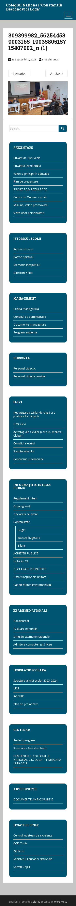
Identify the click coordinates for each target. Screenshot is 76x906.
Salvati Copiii (21, 867)
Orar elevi (19, 424)
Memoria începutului (26, 265)
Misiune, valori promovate (30, 205)
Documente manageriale (29, 324)
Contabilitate (21, 522)
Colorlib (35, 901)
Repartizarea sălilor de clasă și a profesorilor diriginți (34, 414)
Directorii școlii (23, 273)
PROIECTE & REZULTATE (30, 189)
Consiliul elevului (24, 443)
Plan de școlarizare (25, 704)
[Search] (63, 128)
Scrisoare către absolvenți (30, 748)
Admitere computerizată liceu (32, 644)
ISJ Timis (19, 851)
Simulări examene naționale (31, 636)
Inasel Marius (50, 59)
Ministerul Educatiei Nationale (32, 859)
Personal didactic (24, 368)
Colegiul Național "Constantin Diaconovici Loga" (34, 6)
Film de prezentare (25, 181)
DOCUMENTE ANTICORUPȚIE (33, 799)
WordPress (60, 901)
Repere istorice (23, 249)
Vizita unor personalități (28, 213)
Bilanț (21, 545)
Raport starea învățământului (32, 585)
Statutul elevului (23, 451)
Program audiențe (25, 332)
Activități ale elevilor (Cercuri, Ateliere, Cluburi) (37, 433)
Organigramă (22, 506)
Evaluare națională (25, 629)
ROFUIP (18, 696)
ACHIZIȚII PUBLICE (25, 553)
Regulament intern (25, 498)
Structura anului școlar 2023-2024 (35, 680)
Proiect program (24, 740)
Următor (56, 73)
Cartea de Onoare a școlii (30, 197)
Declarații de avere (25, 514)
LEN (16, 688)
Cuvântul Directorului (27, 166)
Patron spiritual (23, 257)
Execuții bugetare (29, 538)
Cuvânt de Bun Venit (26, 158)
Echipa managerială (26, 309)
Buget (22, 530)
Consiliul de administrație (29, 317)
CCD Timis (20, 843)
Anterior (20, 73)
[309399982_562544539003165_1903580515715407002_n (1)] (38, 98)
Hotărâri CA (21, 561)
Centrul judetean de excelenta (32, 835)
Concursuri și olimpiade (28, 459)
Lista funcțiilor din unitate (29, 577)
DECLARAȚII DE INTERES (29, 569)
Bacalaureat (21, 621)
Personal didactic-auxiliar (29, 376)
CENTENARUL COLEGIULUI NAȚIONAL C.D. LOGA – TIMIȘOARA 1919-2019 (37, 759)
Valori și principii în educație (31, 173)
